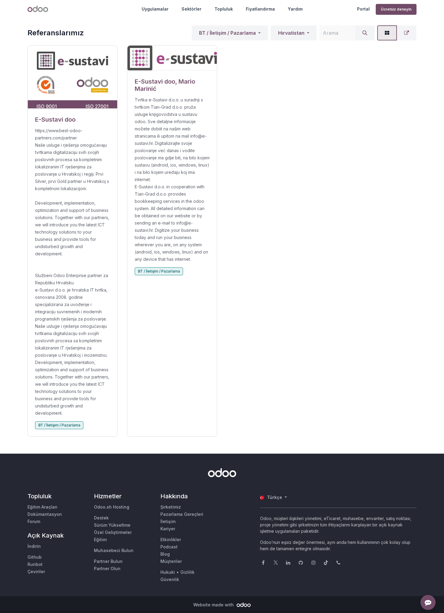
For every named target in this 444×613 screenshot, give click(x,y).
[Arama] (365, 32)
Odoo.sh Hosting (111, 506)
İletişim (167, 521)
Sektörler (191, 8)
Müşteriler (171, 561)
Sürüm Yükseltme (112, 525)
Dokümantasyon (44, 514)
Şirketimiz (170, 506)
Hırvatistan (291, 33)
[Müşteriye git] (72, 77)
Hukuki (167, 572)
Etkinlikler (170, 539)
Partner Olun (107, 568)
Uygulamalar (155, 8)
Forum (33, 521)
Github (34, 557)
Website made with (214, 604)
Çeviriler (36, 571)
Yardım (295, 8)
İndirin (34, 546)
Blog (165, 554)
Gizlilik (187, 572)
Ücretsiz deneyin (396, 9)
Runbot (35, 564)
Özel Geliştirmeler (113, 532)
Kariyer (167, 528)
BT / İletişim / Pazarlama (227, 33)
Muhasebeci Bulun (114, 550)
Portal (363, 8)
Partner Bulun (108, 561)
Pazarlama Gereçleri (181, 514)
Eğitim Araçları (42, 506)
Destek (101, 517)
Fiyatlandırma (260, 8)
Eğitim (100, 539)
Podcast (169, 546)
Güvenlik (169, 579)
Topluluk (223, 8)
